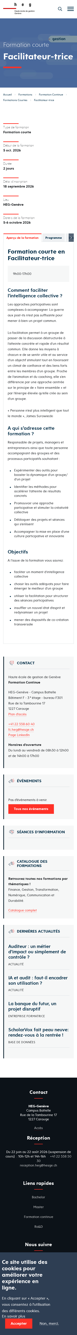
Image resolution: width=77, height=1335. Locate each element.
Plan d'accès (17, 714)
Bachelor (38, 1197)
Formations (25, 94)
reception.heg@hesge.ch (38, 1165)
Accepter (19, 1323)
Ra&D (38, 1226)
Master (38, 1207)
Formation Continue (51, 94)
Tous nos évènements (31, 808)
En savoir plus (13, 1316)
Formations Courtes (15, 100)
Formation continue (38, 1217)
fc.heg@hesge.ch (21, 729)
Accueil (7, 94)
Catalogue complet (22, 910)
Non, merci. (49, 1324)
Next (71, 237)
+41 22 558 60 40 (21, 724)
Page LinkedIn (19, 735)
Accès (38, 1128)
